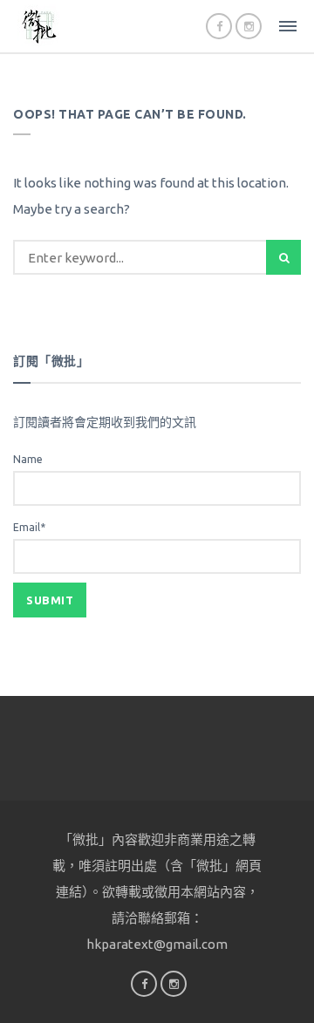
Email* (29, 527)
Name (28, 459)
